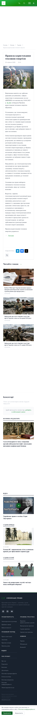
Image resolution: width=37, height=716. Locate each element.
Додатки (11, 235)
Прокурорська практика (27, 626)
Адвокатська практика (26, 632)
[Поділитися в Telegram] (17, 251)
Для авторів (5, 670)
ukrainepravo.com (6, 699)
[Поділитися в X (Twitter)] (26, 251)
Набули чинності (6, 628)
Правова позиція (6, 643)
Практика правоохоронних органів (27, 622)
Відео (4, 650)
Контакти (4, 667)
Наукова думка (6, 646)
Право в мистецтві (7, 636)
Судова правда (8, 525)
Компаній (23, 647)
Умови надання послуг (8, 687)
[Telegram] (3, 611)
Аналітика (4, 639)
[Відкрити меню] (29, 3)
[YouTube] (11, 611)
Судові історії (8, 557)
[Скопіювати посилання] (7, 255)
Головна (5, 45)
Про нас (4, 661)
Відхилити (19, 713)
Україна (19, 45)
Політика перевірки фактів (9, 673)
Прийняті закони (6, 624)
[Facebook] (7, 611)
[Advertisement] (18, 24)
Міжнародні (23, 644)
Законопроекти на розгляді (9, 621)
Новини (12, 45)
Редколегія (5, 664)
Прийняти (7, 713)
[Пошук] (24, 3)
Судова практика (25, 629)
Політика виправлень (8, 680)
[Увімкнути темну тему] (19, 3)
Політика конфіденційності (7, 683)
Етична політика (6, 677)
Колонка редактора (11, 419)
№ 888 (9, 103)
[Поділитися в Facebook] (22, 251)
